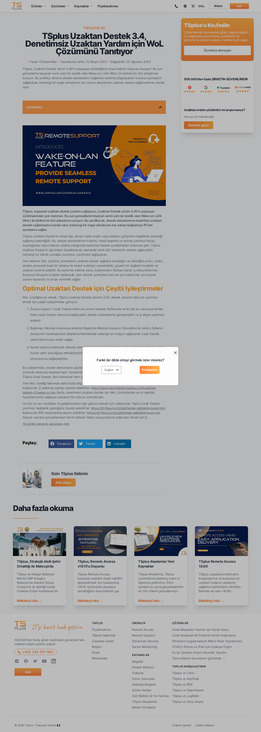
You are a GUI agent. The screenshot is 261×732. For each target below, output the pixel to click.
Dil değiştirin (150, 369)
